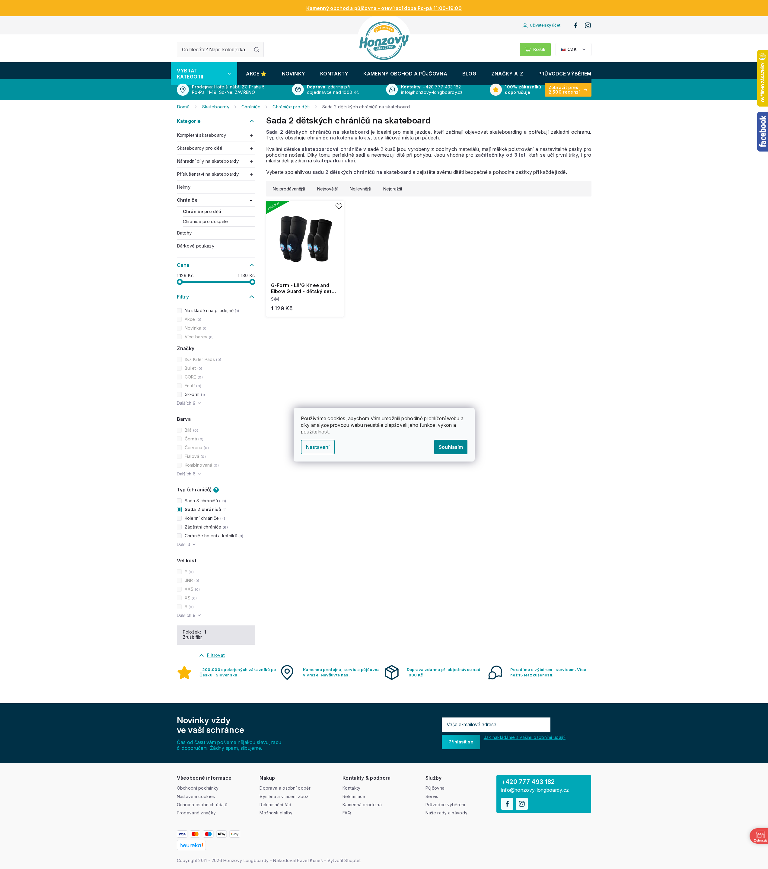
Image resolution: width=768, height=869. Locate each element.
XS (190, 597)
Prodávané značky (196, 812)
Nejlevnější (360, 188)
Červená (196, 447)
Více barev (199, 336)
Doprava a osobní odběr (285, 788)
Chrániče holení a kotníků (213, 535)
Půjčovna (435, 788)
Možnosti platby (276, 812)
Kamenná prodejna (362, 804)
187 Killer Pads (202, 359)
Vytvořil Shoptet (344, 860)
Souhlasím (451, 447)
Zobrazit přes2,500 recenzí (564, 89)
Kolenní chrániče (204, 518)
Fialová (195, 456)
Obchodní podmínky (198, 788)
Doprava (316, 86)
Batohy (184, 233)
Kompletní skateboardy (201, 135)
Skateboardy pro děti (199, 148)
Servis (431, 796)
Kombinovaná (201, 465)
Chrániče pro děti (202, 211)
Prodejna (202, 86)
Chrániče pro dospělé (205, 221)
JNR (191, 580)
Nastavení (318, 447)
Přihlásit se (460, 742)
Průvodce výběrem (445, 804)
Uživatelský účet (545, 25)
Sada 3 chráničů (205, 500)
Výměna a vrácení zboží (285, 796)
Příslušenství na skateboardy (208, 174)
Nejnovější (327, 188)
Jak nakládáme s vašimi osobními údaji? (525, 737)
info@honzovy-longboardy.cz (535, 790)
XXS (192, 589)
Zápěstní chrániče (206, 526)
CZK (572, 49)
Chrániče (187, 200)
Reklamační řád (275, 804)
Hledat (256, 49)
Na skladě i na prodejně (211, 310)
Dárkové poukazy (196, 246)
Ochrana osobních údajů (202, 804)
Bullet (193, 368)
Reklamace (354, 796)
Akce (192, 319)
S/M (275, 299)
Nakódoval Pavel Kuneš (298, 860)
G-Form (194, 394)
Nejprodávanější (289, 188)
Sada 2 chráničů (205, 509)
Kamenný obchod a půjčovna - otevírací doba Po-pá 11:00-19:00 (384, 8)
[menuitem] (204, 73)
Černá (193, 438)
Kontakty (410, 86)
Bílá (191, 430)
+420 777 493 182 (528, 781)
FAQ (347, 812)
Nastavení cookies (196, 796)
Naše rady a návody (446, 812)
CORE (193, 376)
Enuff (192, 385)
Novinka (196, 328)
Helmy (184, 187)
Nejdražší (392, 188)
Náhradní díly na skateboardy (208, 161)
